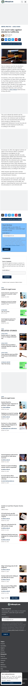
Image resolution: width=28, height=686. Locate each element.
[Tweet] (12, 39)
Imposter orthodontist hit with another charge (8, 525)
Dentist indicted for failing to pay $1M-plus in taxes (9, 576)
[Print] (2, 39)
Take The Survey (5, 311)
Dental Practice (6, 26)
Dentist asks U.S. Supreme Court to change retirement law (8, 337)
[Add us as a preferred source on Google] (19, 39)
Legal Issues (16, 26)
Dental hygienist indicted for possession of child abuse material (8, 320)
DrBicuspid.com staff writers (10, 428)
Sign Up (6, 249)
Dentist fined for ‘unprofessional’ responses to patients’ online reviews (9, 294)
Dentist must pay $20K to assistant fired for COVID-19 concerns (9, 346)
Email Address (6, 233)
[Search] (22, 2)
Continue (7, 277)
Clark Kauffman (6, 407)
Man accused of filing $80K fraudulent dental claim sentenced (9, 587)
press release (13, 89)
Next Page (15, 598)
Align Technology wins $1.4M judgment (9, 566)
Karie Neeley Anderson (8, 481)
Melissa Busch (8, 35)
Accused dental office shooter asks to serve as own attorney (9, 477)
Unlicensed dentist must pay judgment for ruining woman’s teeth (9, 536)
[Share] (6, 39)
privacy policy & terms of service (12, 245)
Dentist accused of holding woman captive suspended (9, 466)
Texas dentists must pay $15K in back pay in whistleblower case (9, 356)
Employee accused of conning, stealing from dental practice (8, 302)
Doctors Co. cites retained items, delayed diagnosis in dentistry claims (9, 425)
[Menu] (25, 2)
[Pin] (16, 39)
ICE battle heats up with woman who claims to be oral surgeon (9, 515)
